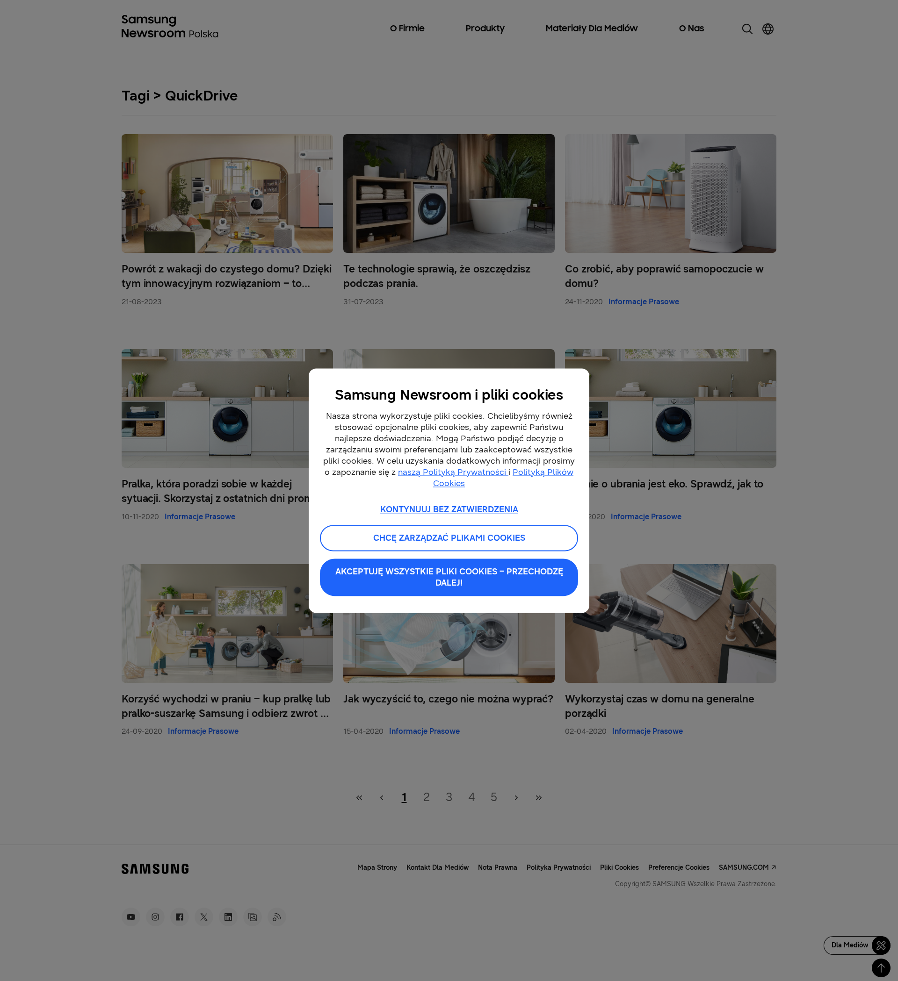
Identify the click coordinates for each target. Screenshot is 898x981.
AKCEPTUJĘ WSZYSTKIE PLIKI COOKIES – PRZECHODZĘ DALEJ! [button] (449, 577)
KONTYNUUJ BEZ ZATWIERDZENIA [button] (449, 509)
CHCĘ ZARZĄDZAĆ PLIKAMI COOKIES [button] (449, 538)
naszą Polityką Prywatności (453, 472)
